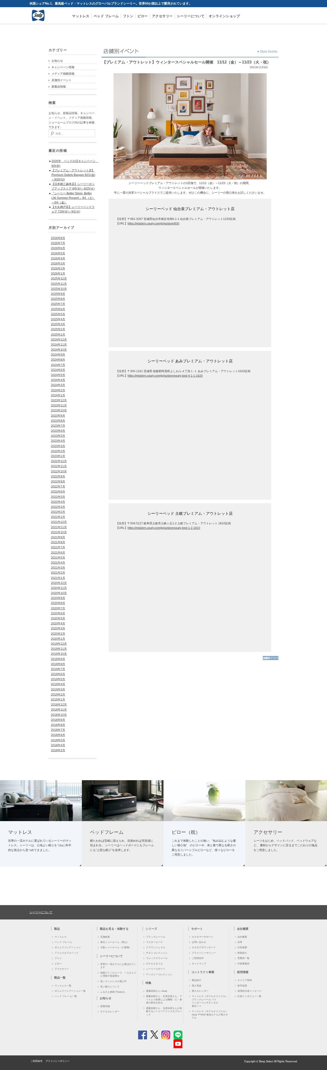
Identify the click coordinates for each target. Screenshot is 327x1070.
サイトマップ (199, 963)
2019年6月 (58, 674)
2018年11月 (59, 709)
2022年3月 (58, 507)
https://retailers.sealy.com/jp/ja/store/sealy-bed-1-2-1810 (164, 528)
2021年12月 (59, 522)
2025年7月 (58, 304)
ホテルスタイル (154, 963)
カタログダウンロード (204, 947)
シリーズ (151, 928)
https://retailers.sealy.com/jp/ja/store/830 (153, 223)
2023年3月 (58, 446)
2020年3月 (58, 628)
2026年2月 (58, 268)
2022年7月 (58, 486)
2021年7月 (58, 547)
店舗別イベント (61, 80)
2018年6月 (58, 735)
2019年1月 (58, 699)
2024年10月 (59, 349)
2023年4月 (58, 441)
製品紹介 (196, 980)
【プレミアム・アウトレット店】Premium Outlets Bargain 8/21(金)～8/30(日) (73, 175)
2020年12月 (59, 583)
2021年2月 (58, 572)
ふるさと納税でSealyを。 (113, 991)
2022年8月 (58, 481)
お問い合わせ (199, 942)
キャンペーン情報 (62, 67)
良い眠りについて (109, 986)
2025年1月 (58, 334)
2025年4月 (58, 319)
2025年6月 (58, 309)
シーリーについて (191, 16)
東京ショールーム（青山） (114, 942)
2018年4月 (58, 745)
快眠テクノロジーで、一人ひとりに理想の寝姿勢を (118, 974)
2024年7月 (58, 365)
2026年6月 (58, 248)
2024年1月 (58, 395)
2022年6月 (58, 491)
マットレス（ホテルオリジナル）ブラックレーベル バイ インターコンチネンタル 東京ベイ (210, 1000)
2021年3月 (58, 567)
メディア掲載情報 (62, 73)
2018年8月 (58, 725)
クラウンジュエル (155, 947)
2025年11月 (59, 284)
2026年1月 (58, 273)
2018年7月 (58, 730)
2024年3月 (58, 385)
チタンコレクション (157, 952)
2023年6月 (58, 430)
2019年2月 (58, 694)
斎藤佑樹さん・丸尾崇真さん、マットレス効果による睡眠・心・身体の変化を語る (164, 999)
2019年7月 (58, 669)
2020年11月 (59, 588)
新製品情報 (58, 86)
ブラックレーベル (155, 936)
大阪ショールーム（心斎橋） (115, 947)
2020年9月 (58, 598)
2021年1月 (58, 578)
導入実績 (196, 985)
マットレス (81, 16)
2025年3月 (58, 324)
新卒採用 (242, 985)
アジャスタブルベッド (67, 952)
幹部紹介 (242, 952)
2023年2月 (58, 451)
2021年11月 (59, 527)
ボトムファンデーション (68, 947)
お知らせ (57, 60)
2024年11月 (59, 344)
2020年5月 (58, 618)
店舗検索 (105, 936)
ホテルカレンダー (109, 1011)
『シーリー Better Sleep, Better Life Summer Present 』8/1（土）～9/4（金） (73, 198)
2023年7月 (58, 425)
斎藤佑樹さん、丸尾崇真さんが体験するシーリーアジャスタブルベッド (164, 1011)
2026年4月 (58, 258)
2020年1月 (58, 638)
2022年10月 (59, 471)
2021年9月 (58, 537)
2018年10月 (59, 715)
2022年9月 (58, 476)
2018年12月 (59, 704)
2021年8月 (58, 542)
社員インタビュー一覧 (249, 996)
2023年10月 (59, 410)
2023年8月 (58, 420)
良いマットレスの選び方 (113, 981)
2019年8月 (58, 664)
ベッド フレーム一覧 (66, 996)
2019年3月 (58, 689)
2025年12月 (59, 278)
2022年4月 (58, 502)
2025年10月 (59, 289)
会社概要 (242, 936)
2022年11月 (59, 466)
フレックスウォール (157, 958)
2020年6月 (58, 613)
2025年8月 (58, 299)
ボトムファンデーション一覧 (70, 990)
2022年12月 (59, 461)
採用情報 (242, 972)
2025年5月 (58, 314)
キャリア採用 (244, 980)
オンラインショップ (224, 16)
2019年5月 (58, 679)
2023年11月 (59, 405)
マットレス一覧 (63, 985)
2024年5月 (58, 375)
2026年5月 (58, 253)
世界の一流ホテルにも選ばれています (118, 965)
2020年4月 (58, 623)
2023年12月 (59, 400)
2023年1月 (58, 456)
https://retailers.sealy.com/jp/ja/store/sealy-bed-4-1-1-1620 (165, 375)
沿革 (239, 942)
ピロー (142, 16)
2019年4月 (58, 684)
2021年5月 (58, 557)
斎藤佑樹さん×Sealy (156, 990)
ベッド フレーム (106, 16)
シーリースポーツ (155, 968)
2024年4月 (58, 380)
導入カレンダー (200, 990)
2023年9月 (58, 415)
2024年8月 (58, 359)
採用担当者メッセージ (249, 990)
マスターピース (154, 942)
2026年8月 (58, 238)
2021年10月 (59, 532)
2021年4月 (58, 562)
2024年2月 (58, 390)
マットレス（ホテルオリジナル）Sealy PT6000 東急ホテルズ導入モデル (210, 1014)
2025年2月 (58, 329)
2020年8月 (58, 603)
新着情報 (105, 1006)
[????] (270, 659)
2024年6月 (58, 370)
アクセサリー (162, 16)
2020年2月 (58, 633)
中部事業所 (243, 963)
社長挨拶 (242, 947)
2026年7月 (58, 243)
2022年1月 (58, 517)
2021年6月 (58, 552)
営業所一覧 (243, 958)
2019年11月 (59, 648)
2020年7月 (58, 608)
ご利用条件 (198, 958)
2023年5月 (58, 435)
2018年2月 (58, 750)
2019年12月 (59, 643)
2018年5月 (58, 740)
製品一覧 (60, 977)
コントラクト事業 (202, 972)
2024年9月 (58, 354)
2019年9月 (58, 659)
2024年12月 (59, 339)
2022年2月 (58, 512)
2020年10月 (59, 593)
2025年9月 (58, 294)
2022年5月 (58, 497)
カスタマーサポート (202, 936)
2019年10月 (59, 653)
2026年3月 (58, 263)
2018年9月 (58, 720)
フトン (128, 16)
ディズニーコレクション (159, 974)
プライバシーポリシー (204, 952)
